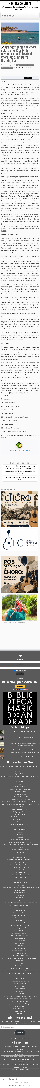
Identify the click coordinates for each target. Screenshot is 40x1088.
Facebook (30, 65)
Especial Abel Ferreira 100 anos (20, 839)
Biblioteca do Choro (20, 792)
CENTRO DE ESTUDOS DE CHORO (20, 797)
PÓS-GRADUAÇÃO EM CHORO (20, 968)
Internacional (20, 885)
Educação (20, 832)
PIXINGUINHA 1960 (20, 953)
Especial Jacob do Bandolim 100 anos (20, 842)
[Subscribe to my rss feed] (2, 16)
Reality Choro (20, 978)
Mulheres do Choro (20, 918)
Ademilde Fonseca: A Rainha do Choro (25, 731)
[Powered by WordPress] (31, 1082)
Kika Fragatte (20, 895)
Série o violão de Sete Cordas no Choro (20, 999)
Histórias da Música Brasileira (20, 867)
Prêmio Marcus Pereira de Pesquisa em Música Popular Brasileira (20, 971)
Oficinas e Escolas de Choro (20, 933)
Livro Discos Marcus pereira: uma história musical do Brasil (20, 903)
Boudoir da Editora (20, 794)
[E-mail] (5, 16)
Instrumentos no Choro (20, 882)
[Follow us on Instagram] (13, 16)
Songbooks (20, 1006)
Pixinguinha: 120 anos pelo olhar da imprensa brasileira (20, 958)
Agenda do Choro (21, 65)
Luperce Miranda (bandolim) (20, 905)
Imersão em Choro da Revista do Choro (20, 875)
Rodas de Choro (20, 989)
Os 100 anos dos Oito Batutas (20, 935)
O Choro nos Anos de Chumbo (20, 925)
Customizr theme (25, 1085)
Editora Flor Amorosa (20, 829)
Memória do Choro (20, 913)
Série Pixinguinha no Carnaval (20, 1001)
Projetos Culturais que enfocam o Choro (20, 973)
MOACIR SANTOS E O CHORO (20, 1070)
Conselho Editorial (20, 819)
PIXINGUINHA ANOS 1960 (20, 956)
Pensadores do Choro (20, 951)
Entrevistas (20, 834)
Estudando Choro (20, 852)
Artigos (20, 784)
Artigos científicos (20, 786)
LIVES (20, 900)
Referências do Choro (20, 983)
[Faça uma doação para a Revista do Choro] (20, 687)
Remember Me (20, 670)
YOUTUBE (20, 1014)
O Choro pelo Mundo (20, 928)
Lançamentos (20, 898)
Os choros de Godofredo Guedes (25, 756)
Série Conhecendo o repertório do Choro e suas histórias (20, 996)
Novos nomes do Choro (20, 923)
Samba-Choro (20, 991)
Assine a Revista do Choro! (25, 737)
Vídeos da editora (20, 1011)
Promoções (20, 976)
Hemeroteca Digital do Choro (20, 865)
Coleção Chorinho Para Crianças (20, 817)
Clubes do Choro (20, 814)
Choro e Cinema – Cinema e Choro (20, 799)
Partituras (20, 946)
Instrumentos (20, 880)
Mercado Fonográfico (20, 915)
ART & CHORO (20, 781)
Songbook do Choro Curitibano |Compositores (20, 1004)
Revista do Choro (20, 3)
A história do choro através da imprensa (20, 769)
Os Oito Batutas (20, 941)
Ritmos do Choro (20, 986)
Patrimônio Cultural (20, 948)
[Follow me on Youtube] (10, 16)
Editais (20, 827)
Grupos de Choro (20, 862)
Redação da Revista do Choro (20, 981)
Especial (20, 837)
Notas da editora (20, 920)
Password (20, 665)
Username (20, 659)
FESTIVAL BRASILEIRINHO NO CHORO (20, 860)
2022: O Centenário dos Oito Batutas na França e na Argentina (20, 766)
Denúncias (20, 822)
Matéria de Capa (20, 910)
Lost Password (20, 678)
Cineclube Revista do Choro (20, 809)
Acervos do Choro (20, 771)
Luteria (20, 908)
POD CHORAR (20, 961)
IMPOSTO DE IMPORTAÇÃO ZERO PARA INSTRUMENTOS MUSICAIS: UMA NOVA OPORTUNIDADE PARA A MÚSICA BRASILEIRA (20, 1059)
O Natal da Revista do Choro (20, 930)
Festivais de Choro (7, 68)
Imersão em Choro (20, 872)
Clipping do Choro (20, 812)
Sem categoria (20, 994)
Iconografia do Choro (20, 870)
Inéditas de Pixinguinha (20, 877)
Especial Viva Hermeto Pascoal (20, 850)
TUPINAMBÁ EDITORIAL (20, 1009)
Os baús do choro (20, 938)
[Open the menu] (36, 15)
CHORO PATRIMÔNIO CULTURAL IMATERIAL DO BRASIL (20, 802)
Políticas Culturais (20, 966)
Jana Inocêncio (20, 893)
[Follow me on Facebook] (8, 16)
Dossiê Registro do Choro (20, 824)
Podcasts (20, 963)
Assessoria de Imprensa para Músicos (20, 789)
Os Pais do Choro (20, 943)
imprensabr (28, 68)
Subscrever (20, 1033)
